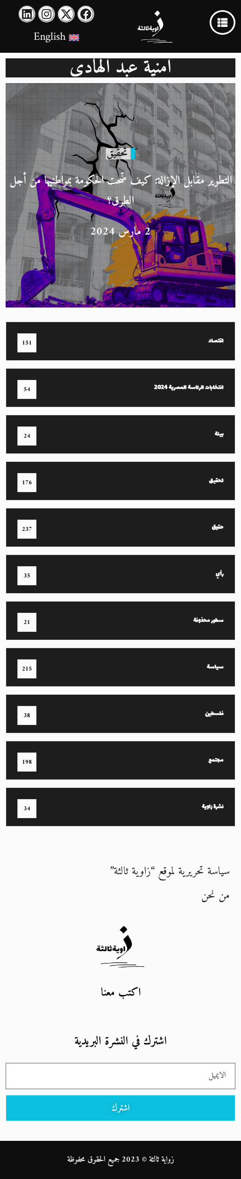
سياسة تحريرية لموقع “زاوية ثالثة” (170, 872)
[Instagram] (46, 14)
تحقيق (117, 153)
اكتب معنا (121, 993)
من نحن (215, 896)
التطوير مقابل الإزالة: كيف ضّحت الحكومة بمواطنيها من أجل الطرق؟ (121, 191)
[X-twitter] (66, 14)
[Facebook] (85, 14)
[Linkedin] (26, 14)
